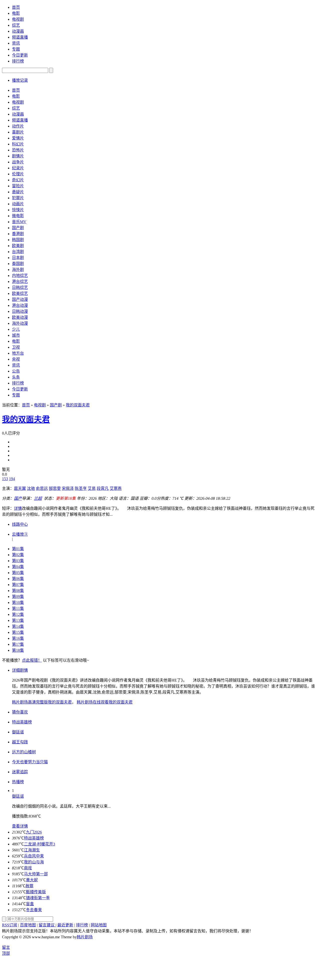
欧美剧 (18, 246)
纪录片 (18, 168)
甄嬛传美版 (36, 892)
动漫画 (18, 31)
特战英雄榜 (34, 838)
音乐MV (19, 222)
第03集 (18, 561)
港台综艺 (20, 281)
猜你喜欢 (20, 712)
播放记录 (20, 80)
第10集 (18, 602)
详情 (18, 508)
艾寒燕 (116, 488)
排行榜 (18, 61)
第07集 (18, 584)
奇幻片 (18, 180)
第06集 (18, 578)
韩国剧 (18, 240)
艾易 (92, 488)
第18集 (18, 650)
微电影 (18, 216)
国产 (18, 498)
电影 (16, 13)
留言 (6, 947)
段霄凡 (103, 488)
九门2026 (34, 832)
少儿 (16, 329)
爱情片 (18, 138)
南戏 (28, 868)
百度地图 (28, 925)
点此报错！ (32, 660)
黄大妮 (32, 880)
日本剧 (18, 257)
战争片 (18, 162)
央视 (16, 359)
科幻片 (18, 144)
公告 (16, 371)
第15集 (18, 632)
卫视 (16, 347)
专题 (16, 49)
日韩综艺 (20, 287)
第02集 (18, 555)
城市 (16, 335)
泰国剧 (18, 263)
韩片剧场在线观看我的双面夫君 (105, 702)
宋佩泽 (68, 488)
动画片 (18, 204)
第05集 (18, 573)
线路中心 (20, 524)
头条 (16, 377)
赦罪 (29, 886)
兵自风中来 (34, 856)
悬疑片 (18, 192)
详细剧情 (20, 670)
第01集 (18, 549)
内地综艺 (20, 275)
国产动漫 (20, 299)
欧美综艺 (20, 293)
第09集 (18, 596)
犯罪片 (18, 198)
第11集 (18, 608)
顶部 (6, 953)
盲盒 (30, 904)
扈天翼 (20, 488)
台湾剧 (18, 252)
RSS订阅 (9, 925)
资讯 (16, 43)
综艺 (16, 25)
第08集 (18, 590)
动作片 (18, 126)
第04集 (18, 567)
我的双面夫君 (78, 405)
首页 (16, 7)
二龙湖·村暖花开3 (39, 844)
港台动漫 (20, 305)
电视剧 (18, 19)
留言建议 (47, 925)
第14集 (18, 626)
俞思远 (42, 488)
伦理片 (18, 174)
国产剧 (18, 228)
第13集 (18, 620)
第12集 (18, 614)
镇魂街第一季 (38, 898)
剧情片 (18, 156)
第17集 (18, 644)
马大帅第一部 (36, 874)
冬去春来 (34, 910)
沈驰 (31, 488)
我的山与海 (34, 862)
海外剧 (18, 269)
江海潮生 (32, 850)
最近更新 (65, 925)
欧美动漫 (20, 317)
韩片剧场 (85, 937)
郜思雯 (55, 488)
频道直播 (20, 37)
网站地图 (99, 925)
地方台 (18, 353)
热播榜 (18, 782)
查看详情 (20, 826)
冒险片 (18, 186)
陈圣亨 (81, 488)
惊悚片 (18, 210)
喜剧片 (18, 132)
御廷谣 (18, 796)
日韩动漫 (20, 311)
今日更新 (20, 55)
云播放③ (20, 534)
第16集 (18, 638)
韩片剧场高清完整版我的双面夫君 (42, 702)
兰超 (38, 498)
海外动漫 (20, 323)
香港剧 (18, 234)
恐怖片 (18, 150)
